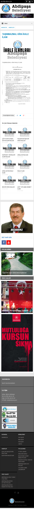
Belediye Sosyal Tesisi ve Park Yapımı (25, 460)
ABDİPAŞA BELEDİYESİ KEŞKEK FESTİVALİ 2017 (7, 486)
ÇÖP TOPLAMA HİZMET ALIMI (24, 188)
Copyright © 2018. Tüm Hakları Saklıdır (17, 505)
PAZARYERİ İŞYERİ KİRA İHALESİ (23, 140)
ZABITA (20, 444)
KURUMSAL (4, 434)
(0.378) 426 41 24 (6, 1)
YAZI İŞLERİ (21, 437)
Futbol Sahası (22, 451)
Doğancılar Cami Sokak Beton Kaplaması (14, 273)
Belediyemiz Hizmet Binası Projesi (23, 456)
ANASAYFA (4, 27)
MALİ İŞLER (21, 439)
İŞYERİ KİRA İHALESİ (8, 187)
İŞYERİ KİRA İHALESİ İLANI (8, 455)
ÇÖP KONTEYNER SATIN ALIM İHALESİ (8, 140)
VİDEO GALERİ (5, 474)
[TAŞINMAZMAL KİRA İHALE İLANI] (17, 8)
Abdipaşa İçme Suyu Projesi (23, 464)
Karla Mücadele (22, 454)
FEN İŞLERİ (21, 442)
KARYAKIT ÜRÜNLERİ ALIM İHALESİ (8, 156)
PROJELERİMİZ (22, 448)
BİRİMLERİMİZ (21, 434)
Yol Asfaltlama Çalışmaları (22, 468)
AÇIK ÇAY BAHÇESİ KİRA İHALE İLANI (7, 452)
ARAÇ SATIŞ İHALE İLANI (7, 172)
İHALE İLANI (20, 171)
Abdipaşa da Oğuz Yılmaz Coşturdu (8, 478)
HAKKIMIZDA (5, 437)
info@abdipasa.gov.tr (12, 400)
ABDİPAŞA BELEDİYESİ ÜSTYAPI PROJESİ (7, 482)
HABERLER (11, 27)
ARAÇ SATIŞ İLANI (22, 155)
